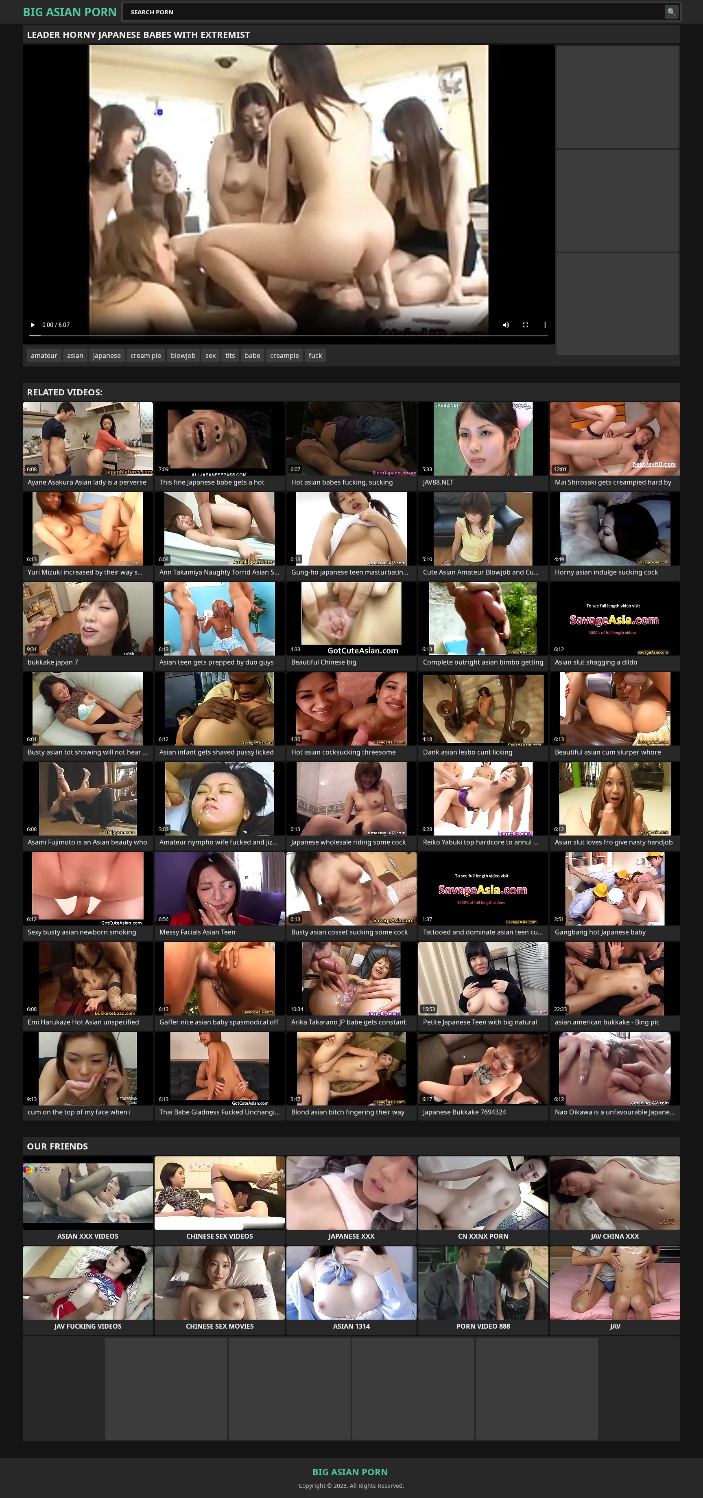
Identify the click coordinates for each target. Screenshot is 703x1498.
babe (252, 355)
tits (230, 355)
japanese (107, 355)
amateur (44, 355)
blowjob (183, 355)
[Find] (672, 12)
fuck (315, 355)
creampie (284, 355)
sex (210, 355)
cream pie (146, 355)
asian (75, 355)
